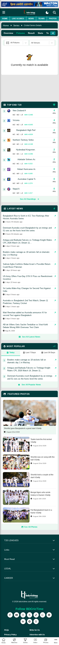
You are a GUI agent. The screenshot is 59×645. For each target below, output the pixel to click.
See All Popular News (31, 385)
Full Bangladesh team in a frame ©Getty (41, 511)
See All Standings (28, 199)
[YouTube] (16, 615)
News (31, 19)
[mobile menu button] (3, 12)
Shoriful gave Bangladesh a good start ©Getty (22, 428)
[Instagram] (23, 615)
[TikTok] (36, 615)
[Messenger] (49, 615)
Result (31, 33)
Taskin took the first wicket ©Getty (41, 440)
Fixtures (20, 33)
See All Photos (30, 527)
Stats (40, 33)
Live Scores (18, 19)
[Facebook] (10, 615)
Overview (8, 33)
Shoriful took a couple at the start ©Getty (42, 476)
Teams (41, 19)
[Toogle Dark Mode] (47, 12)
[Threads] (36, 621)
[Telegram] (29, 621)
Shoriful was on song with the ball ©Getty (43, 458)
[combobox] (31, 42)
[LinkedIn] (23, 621)
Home (5, 19)
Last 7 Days (31, 352)
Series (16, 25)
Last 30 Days (49, 352)
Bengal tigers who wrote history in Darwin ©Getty (40, 493)
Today (12, 352)
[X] (29, 615)
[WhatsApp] (42, 615)
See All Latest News (31, 337)
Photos (53, 19)
